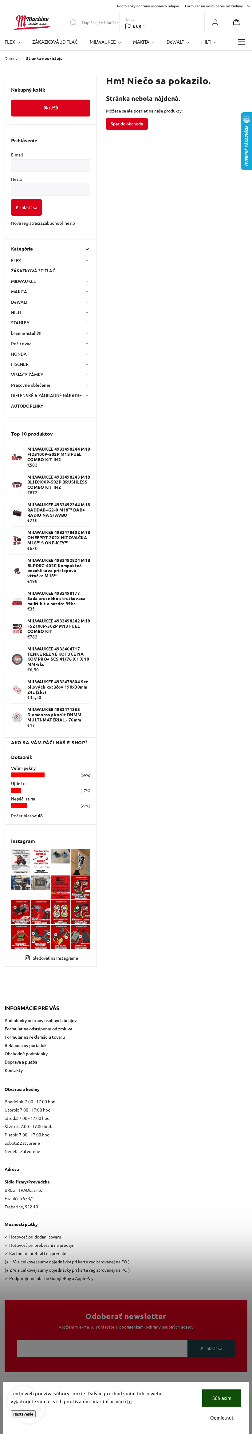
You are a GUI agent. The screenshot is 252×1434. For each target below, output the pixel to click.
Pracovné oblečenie (30, 385)
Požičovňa (21, 343)
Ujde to (18, 783)
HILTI (16, 312)
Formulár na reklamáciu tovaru (35, 1037)
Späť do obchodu (127, 124)
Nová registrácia (26, 223)
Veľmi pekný (23, 768)
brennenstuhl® (26, 333)
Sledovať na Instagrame (55, 958)
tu (129, 1401)
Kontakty (14, 1070)
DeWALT (19, 302)
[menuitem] (15, 41)
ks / (51, 108)
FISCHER (20, 364)
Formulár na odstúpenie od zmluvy (214, 5)
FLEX (16, 260)
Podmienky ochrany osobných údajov (148, 5)
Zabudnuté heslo (58, 223)
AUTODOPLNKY (27, 406)
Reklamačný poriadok (26, 1045)
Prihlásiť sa (26, 207)
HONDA (19, 354)
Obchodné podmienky (26, 1054)
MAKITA (19, 291)
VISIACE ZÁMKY (27, 374)
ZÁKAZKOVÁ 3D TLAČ (33, 271)
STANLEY (20, 323)
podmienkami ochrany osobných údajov (156, 1327)
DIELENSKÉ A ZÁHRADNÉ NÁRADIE (46, 395)
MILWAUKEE (23, 281)
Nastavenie (23, 1413)
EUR (137, 26)
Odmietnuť (222, 1417)
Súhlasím (221, 1398)
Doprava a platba (21, 1062)
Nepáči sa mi (23, 799)
